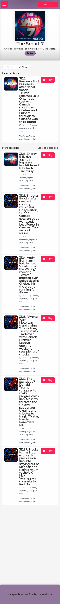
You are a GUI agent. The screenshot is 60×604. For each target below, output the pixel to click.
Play (50, 79)
